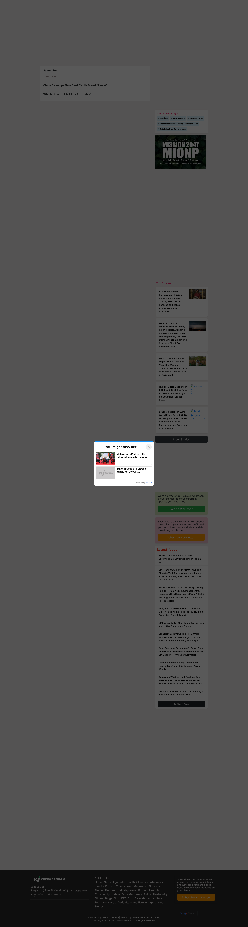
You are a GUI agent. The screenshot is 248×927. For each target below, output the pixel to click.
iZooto (149, 483)
